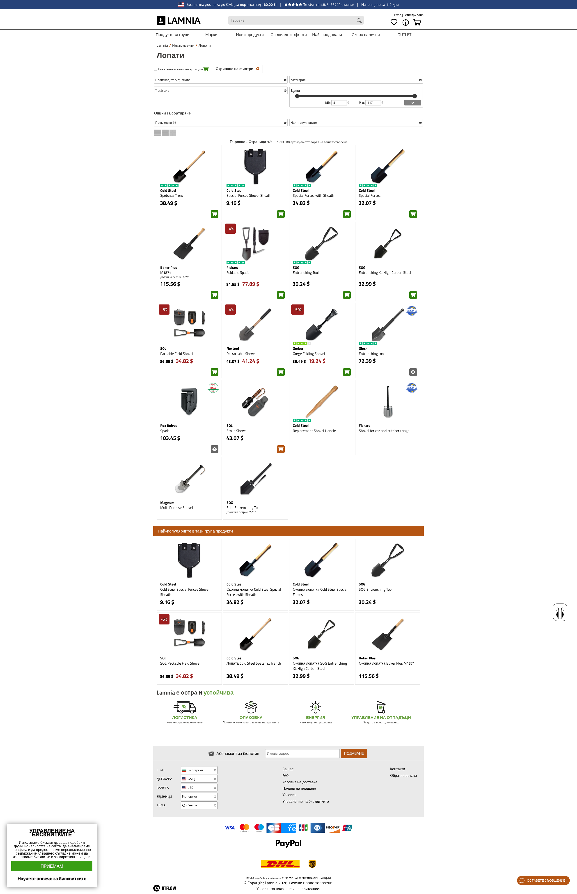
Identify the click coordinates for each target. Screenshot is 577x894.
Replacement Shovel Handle (314, 430)
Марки (211, 35)
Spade (164, 430)
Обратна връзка (403, 775)
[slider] (297, 96)
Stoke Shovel (237, 430)
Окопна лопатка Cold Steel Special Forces (320, 592)
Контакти (397, 769)
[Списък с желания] (394, 22)
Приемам (52, 865)
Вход (398, 14)
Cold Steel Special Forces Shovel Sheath (184, 592)
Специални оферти (288, 35)
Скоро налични (366, 35)
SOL (163, 348)
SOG (296, 267)
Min (328, 102)
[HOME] (178, 20)
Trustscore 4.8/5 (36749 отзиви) (328, 4)
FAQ (285, 775)
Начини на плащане (299, 788)
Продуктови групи (172, 35)
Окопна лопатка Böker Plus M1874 (387, 663)
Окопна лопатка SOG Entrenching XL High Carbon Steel (320, 666)
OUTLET (404, 35)
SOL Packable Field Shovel (180, 663)
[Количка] (417, 22)
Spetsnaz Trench (172, 195)
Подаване (354, 753)
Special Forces (369, 195)
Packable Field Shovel (176, 353)
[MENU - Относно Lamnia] (405, 22)
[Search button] (359, 20)
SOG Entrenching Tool (375, 589)
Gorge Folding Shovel (309, 353)
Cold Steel (168, 190)
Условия (289, 795)
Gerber (298, 348)
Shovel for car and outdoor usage (384, 430)
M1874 (165, 272)
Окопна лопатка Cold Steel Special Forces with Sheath (254, 592)
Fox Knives (168, 425)
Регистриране (413, 14)
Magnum (167, 502)
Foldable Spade (238, 272)
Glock (363, 348)
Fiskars (232, 267)
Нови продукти (250, 35)
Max (362, 102)
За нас (287, 769)
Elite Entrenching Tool (243, 507)
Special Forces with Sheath (313, 195)
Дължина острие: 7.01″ (241, 512)
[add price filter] (412, 102)
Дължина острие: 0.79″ (174, 277)
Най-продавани (327, 35)
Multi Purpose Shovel (176, 507)
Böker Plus (168, 267)
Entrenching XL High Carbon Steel (385, 272)
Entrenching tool (372, 353)
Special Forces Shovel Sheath (249, 195)
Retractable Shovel (241, 353)
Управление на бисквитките (305, 801)
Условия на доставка (299, 782)
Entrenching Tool (306, 272)
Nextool (233, 348)
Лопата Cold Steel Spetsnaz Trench (254, 663)
